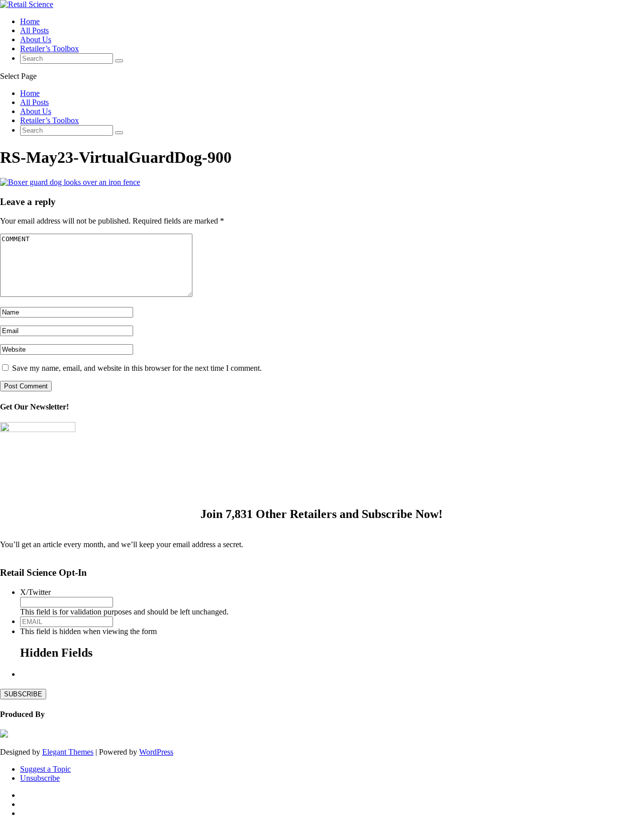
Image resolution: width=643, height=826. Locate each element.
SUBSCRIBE (23, 694)
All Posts (34, 30)
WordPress (156, 752)
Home (30, 21)
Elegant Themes (67, 752)
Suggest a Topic (45, 769)
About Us (35, 39)
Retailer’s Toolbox (49, 48)
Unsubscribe (40, 778)
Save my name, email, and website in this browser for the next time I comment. (137, 368)
